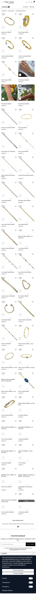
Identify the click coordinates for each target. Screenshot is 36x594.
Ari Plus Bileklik (22, 463)
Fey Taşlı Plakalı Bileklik (7, 415)
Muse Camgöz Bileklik (23, 391)
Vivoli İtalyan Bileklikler (23, 80)
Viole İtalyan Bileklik (23, 224)
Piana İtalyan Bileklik (6, 103)
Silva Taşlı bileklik (22, 127)
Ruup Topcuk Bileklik (23, 151)
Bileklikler (11, 10)
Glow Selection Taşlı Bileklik (25, 319)
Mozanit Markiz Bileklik (23, 103)
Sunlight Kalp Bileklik (23, 439)
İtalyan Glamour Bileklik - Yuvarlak (26, 367)
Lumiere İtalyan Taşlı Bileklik (8, 296)
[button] (8, 30)
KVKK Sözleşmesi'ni (14, 549)
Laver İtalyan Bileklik (23, 248)
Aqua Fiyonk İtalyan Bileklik (7, 224)
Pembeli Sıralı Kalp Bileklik (7, 248)
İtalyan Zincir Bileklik (6, 32)
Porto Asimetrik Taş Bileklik (7, 512)
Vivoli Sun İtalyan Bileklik (7, 56)
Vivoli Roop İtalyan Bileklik (24, 56)
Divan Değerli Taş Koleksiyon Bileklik (25, 487)
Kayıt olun (30, 544)
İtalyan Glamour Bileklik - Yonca (25, 343)
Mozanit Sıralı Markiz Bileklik (8, 127)
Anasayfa (4, 10)
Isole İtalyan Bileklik (23, 415)
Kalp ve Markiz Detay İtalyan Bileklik (8, 176)
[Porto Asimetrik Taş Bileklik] (9, 501)
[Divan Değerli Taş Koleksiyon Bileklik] (26, 475)
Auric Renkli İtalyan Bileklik (24, 272)
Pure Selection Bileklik (6, 439)
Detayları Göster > (7, 590)
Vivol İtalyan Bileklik (6, 319)
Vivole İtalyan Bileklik (23, 512)
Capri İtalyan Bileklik (6, 463)
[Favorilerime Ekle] (15, 14)
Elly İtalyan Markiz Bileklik (24, 200)
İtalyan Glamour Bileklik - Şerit (8, 391)
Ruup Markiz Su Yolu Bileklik (8, 151)
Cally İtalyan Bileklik (6, 200)
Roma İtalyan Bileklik (23, 32)
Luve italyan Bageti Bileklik (7, 272)
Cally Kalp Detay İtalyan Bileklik (25, 175)
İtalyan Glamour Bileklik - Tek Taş (9, 367)
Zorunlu (4, 578)
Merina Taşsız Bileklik (6, 80)
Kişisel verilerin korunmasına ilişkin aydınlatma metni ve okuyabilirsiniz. (19, 549)
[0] (33, 2)
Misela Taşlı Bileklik (6, 343)
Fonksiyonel (6, 582)
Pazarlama (5, 586)
